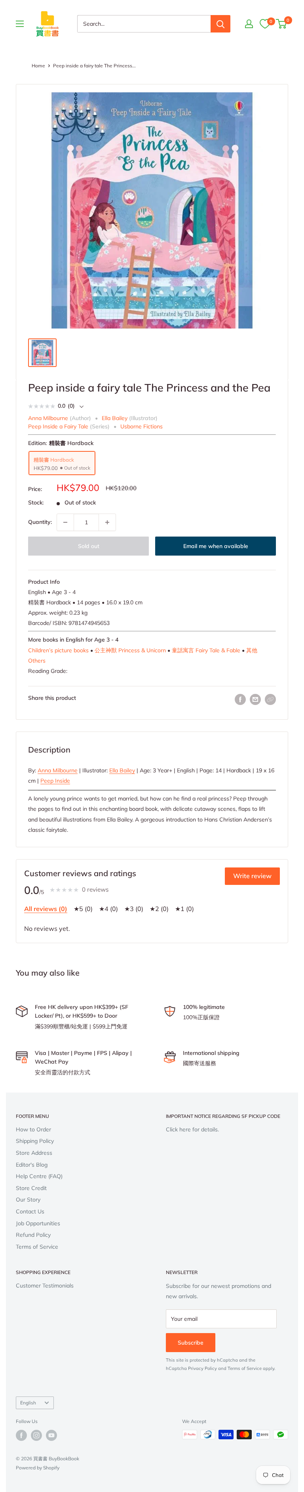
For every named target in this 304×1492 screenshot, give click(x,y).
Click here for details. (192, 1129)
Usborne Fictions (141, 426)
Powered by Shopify (37, 1468)
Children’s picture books (58, 650)
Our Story (28, 1199)
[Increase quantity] (107, 522)
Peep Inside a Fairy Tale (58, 426)
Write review (252, 876)
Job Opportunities (38, 1223)
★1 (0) (184, 909)
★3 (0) (133, 909)
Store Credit (31, 1188)
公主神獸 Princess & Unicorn (130, 650)
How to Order (33, 1129)
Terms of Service (37, 1246)
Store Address (34, 1152)
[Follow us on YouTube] (51, 1435)
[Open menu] (20, 24)
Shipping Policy (35, 1140)
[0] (265, 23)
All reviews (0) (45, 909)
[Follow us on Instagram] (36, 1435)
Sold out (88, 546)
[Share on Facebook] (240, 699)
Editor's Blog (32, 1164)
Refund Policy (33, 1234)
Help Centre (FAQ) (39, 1176)
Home (38, 66)
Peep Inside (55, 780)
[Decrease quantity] (65, 522)
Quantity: (40, 521)
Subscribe (190, 1342)
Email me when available (215, 546)
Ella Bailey (122, 770)
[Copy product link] (270, 699)
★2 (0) (159, 909)
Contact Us (30, 1211)
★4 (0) (108, 909)
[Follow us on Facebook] (21, 1435)
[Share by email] (255, 699)
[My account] (249, 23)
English (28, 1403)
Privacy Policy (202, 1368)
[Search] (220, 23)
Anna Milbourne (58, 770)
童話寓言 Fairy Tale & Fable (206, 650)
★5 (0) (83, 909)
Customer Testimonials (45, 1285)
